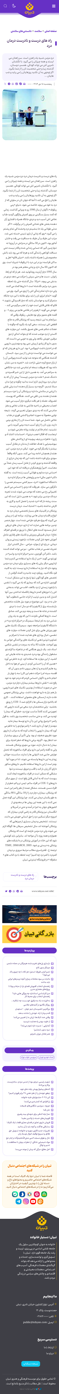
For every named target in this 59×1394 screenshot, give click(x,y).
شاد (44, 1194)
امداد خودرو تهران (46, 1057)
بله (15, 1194)
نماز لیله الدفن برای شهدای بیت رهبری (33, 1114)
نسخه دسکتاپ (30, 1364)
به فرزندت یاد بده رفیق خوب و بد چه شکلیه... (30, 1000)
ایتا (40, 1201)
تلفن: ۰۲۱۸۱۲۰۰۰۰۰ (45, 1316)
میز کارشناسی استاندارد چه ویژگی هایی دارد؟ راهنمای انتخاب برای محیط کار (31, 995)
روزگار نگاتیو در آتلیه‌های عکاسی (36, 1004)
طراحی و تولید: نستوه (28, 1389)
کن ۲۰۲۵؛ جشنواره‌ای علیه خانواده (35, 1097)
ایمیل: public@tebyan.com (38, 1322)
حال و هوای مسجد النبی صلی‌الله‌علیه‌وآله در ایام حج (28, 1138)
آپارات (37, 1194)
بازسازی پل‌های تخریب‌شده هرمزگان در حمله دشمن (28, 963)
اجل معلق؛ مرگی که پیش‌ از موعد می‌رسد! (32, 1149)
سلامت (38, 31)
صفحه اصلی (51, 31)
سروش (22, 1194)
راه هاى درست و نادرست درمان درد (29, 43)
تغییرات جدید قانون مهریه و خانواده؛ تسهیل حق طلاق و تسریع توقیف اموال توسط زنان (29, 1132)
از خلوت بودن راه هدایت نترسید (36, 1021)
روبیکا (29, 1194)
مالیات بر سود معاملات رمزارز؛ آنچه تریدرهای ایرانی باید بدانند (29, 980)
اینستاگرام (26, 1201)
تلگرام (19, 1201)
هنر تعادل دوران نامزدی (40, 1034)
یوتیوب (33, 1201)
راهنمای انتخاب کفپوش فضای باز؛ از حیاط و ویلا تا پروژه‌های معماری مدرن (29, 988)
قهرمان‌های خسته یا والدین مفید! (35, 1118)
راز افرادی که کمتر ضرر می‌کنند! (37, 1101)
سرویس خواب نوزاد (28, 1057)
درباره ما (50, 1353)
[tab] (29, 951)
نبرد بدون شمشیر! (42, 1029)
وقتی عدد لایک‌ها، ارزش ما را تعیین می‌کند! (31, 1017)
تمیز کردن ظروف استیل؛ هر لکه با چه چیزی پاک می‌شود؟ (30, 973)
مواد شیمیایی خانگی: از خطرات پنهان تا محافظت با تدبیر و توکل (28, 1144)
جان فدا (46, 1110)
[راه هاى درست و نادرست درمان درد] (29, 114)
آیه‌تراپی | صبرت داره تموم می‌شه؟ (35, 1025)
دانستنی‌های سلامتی (21, 31)
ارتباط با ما (49, 1347)
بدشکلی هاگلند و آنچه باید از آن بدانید (34, 1126)
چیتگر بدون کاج (43, 967)
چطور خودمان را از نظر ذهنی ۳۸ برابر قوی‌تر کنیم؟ (29, 1093)
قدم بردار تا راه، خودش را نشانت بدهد (34, 1013)
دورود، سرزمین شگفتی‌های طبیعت (35, 1105)
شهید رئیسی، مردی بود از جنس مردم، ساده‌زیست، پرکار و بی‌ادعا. (28, 1083)
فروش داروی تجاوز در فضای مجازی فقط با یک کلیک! (28, 1122)
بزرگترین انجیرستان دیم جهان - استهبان (32, 1009)
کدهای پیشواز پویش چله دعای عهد (35, 1089)
